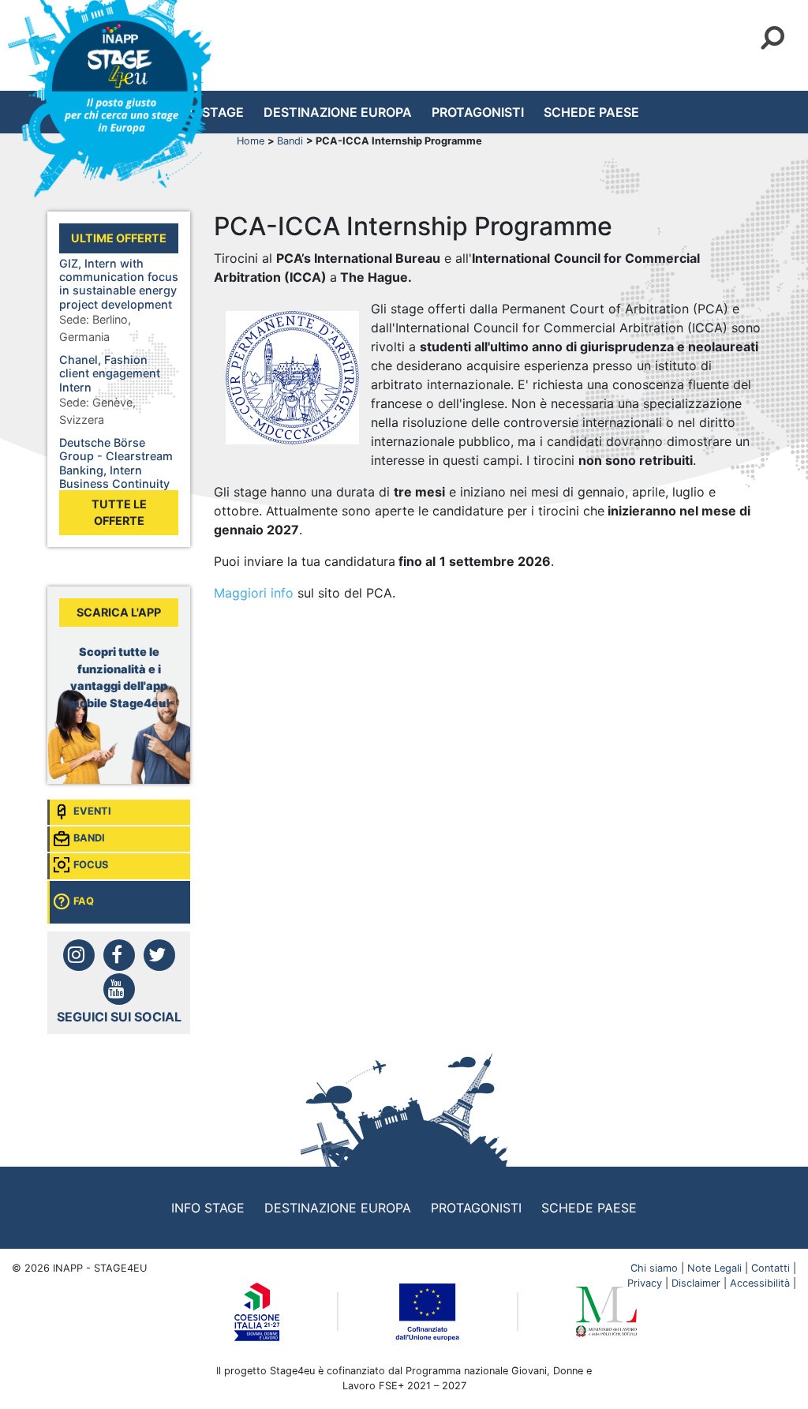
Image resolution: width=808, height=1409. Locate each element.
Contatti (770, 1268)
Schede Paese (591, 112)
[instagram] (79, 955)
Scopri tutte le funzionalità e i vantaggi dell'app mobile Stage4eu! (119, 677)
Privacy (644, 1283)
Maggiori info (254, 593)
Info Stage (208, 1208)
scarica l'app (119, 612)
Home (252, 141)
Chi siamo (654, 1268)
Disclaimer (695, 1283)
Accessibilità (760, 1283)
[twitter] (159, 955)
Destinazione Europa (338, 112)
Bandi (291, 141)
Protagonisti (478, 112)
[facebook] (119, 955)
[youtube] (119, 989)
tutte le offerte (119, 512)
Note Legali (714, 1268)
